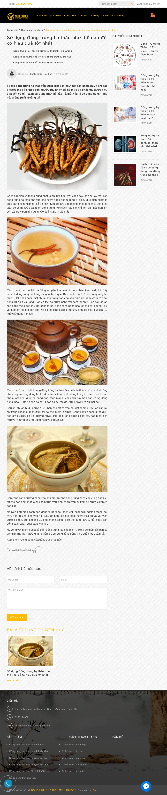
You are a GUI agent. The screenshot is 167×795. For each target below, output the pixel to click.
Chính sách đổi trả (72, 751)
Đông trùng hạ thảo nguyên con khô (28, 764)
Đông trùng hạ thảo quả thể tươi (26, 744)
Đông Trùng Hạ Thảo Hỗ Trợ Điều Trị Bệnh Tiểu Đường (42, 51)
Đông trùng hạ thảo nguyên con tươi (28, 758)
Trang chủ (41, 15)
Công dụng (70, 15)
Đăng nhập (142, 3)
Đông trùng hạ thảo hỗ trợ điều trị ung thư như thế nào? (42, 56)
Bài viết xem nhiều (127, 36)
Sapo (96, 790)
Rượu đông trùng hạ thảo (23, 778)
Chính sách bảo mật (73, 771)
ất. (103, 533)
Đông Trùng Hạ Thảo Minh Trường (53, 790)
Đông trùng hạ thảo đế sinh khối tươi (29, 771)
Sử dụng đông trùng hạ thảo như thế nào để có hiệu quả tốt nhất (28, 672)
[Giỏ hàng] (153, 15)
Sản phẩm (55, 15)
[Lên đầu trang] (160, 784)
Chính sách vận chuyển (74, 764)
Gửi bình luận (17, 617)
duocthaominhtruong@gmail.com (32, 725)
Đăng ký (155, 3)
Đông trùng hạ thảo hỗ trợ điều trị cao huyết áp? (38, 62)
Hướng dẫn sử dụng (113, 15)
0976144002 (24, 3)
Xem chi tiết (13, 680)
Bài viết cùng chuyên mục (36, 629)
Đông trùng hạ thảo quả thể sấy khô (28, 751)
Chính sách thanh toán (74, 758)
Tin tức (84, 15)
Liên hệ (95, 15)
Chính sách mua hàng (74, 744)
